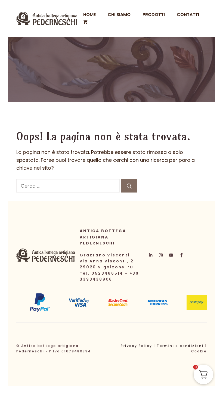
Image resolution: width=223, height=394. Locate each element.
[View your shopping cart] (85, 22)
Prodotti (154, 14)
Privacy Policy (136, 345)
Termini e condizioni (180, 345)
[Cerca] (129, 186)
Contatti (188, 14)
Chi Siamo (119, 14)
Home (89, 14)
